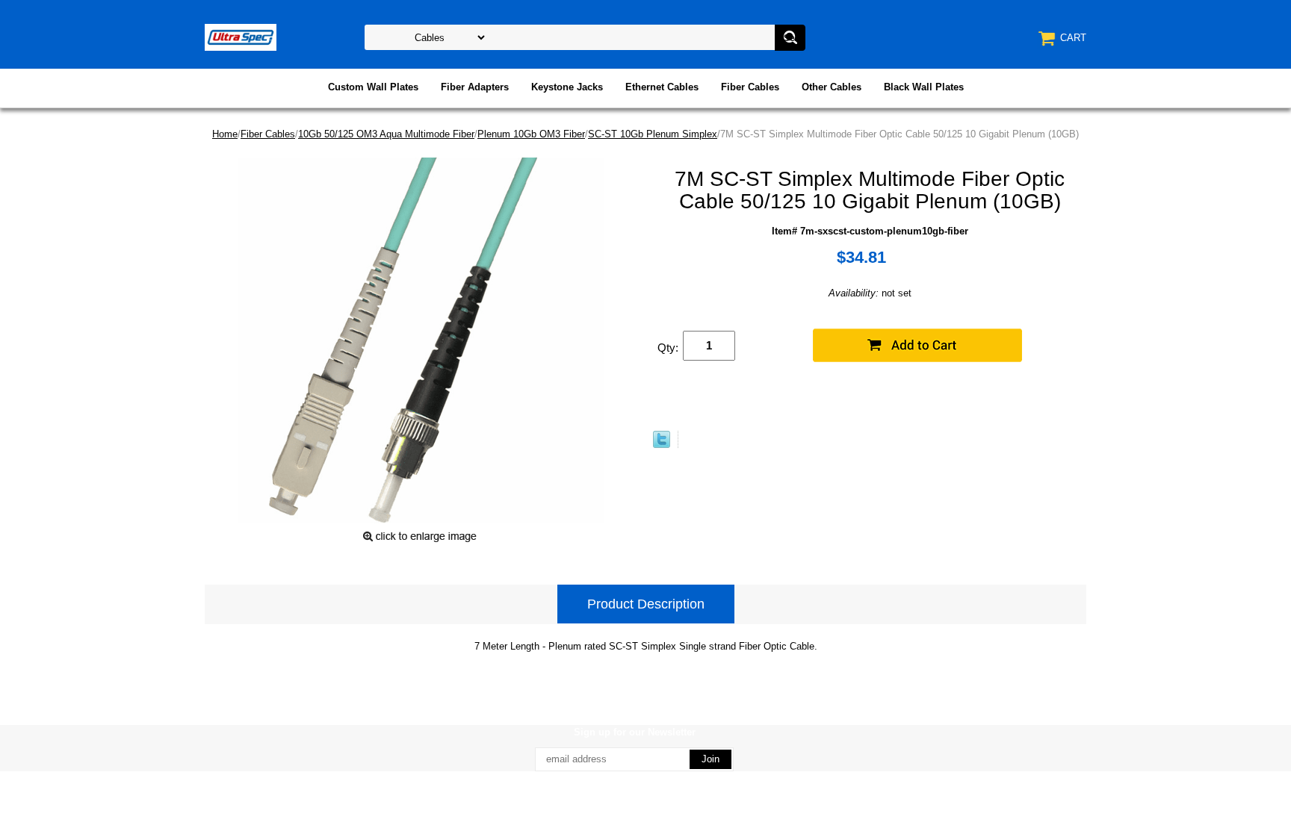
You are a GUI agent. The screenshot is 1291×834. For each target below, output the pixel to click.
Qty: (667, 347)
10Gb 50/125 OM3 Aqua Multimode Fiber (386, 134)
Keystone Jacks (567, 87)
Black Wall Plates (924, 87)
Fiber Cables (750, 87)
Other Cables (831, 87)
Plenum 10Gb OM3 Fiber (531, 134)
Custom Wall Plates (373, 87)
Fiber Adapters (475, 87)
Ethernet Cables (662, 87)
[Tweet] (661, 444)
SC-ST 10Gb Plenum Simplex (652, 134)
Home (225, 134)
